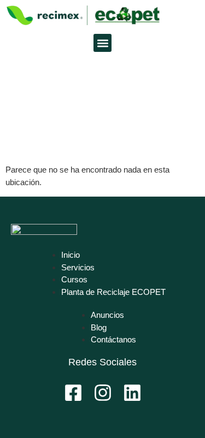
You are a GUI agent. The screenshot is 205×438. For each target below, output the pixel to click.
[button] (102, 43)
